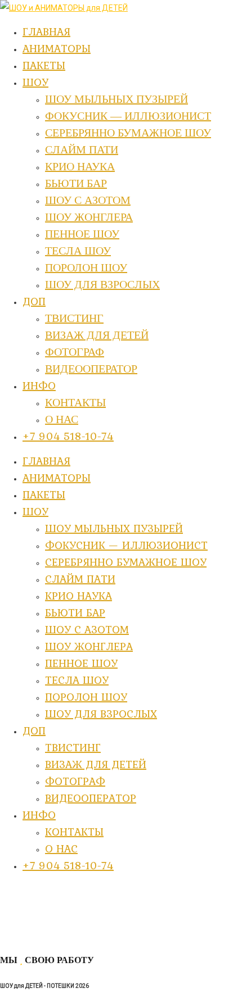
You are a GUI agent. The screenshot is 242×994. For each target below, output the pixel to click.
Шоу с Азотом (87, 629)
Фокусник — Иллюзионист (126, 545)
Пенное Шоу (81, 663)
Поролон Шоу (86, 696)
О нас (61, 848)
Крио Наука (78, 595)
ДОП (34, 730)
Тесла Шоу (77, 679)
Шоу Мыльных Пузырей (114, 528)
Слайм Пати (80, 578)
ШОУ (35, 511)
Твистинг (73, 747)
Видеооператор (90, 797)
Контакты (74, 831)
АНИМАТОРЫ (57, 477)
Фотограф (75, 781)
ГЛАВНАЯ (46, 460)
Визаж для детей (95, 764)
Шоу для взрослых (101, 713)
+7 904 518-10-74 (68, 865)
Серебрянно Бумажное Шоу (126, 561)
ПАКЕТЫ (44, 494)
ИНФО (39, 814)
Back (8, 935)
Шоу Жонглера (89, 646)
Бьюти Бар (75, 612)
